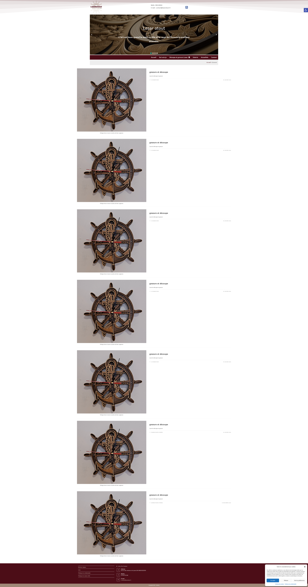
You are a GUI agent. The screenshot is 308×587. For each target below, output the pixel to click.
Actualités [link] (204, 57)
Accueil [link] (153, 57)
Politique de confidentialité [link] (290, 584)
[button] (305, 567)
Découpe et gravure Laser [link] (178, 57)
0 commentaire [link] (155, 79)
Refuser (286, 580)
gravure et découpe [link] (158, 72)
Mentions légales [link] (82, 567)
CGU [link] (79, 570)
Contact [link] (214, 57)
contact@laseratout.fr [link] (126, 580)
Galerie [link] (195, 57)
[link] (306, 10)
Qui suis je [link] (163, 57)
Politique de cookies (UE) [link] (84, 576)
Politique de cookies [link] (279, 584)
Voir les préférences (299, 580)
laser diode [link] (153, 69)
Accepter (272, 580)
